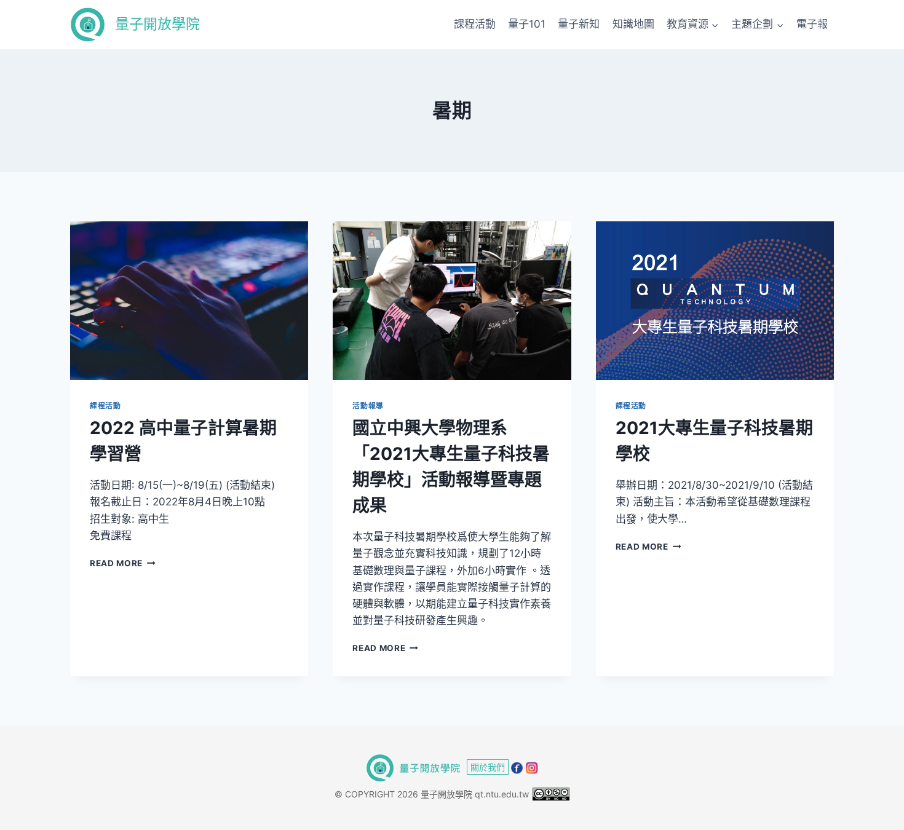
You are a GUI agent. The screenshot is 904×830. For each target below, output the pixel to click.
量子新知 (579, 24)
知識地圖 (633, 24)
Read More (123, 563)
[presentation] (189, 300)
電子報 (812, 24)
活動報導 (367, 405)
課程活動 (475, 24)
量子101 (526, 24)
